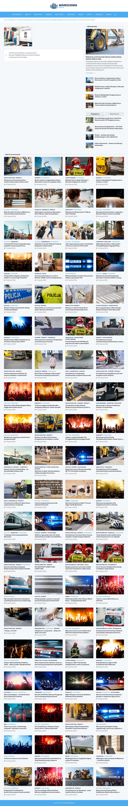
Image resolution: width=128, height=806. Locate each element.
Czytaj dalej (89, 73)
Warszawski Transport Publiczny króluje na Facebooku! (108, 406)
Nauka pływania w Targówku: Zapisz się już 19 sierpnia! (78, 759)
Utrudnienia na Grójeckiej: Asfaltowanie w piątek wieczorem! (78, 374)
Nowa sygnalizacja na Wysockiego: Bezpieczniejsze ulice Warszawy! (108, 309)
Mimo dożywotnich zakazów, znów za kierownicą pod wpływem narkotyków (48, 663)
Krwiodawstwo (40, 628)
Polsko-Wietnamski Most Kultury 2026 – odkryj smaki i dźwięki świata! (17, 663)
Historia (7, 241)
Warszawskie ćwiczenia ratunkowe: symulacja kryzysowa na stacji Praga (17, 600)
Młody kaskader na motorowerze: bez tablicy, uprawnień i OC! (79, 277)
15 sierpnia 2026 (41, 795)
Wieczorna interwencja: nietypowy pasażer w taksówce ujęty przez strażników (109, 696)
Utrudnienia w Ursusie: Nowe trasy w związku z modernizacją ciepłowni (78, 536)
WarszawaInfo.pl (70, 803)
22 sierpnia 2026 (11, 184)
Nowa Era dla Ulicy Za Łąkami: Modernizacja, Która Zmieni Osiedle (17, 568)
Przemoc (44, 532)
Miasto (27, 14)
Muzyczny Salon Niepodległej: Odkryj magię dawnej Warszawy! (17, 406)
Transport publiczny (103, 241)
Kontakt (109, 14)
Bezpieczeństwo (40, 467)
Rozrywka (70, 14)
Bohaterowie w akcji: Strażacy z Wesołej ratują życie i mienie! (109, 87)
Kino (5, 724)
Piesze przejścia (102, 305)
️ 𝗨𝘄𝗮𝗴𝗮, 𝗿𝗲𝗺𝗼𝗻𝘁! (10, 631)
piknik (67, 596)
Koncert (99, 500)
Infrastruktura (9, 177)
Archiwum (98, 14)
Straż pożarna (70, 177)
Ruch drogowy (107, 337)
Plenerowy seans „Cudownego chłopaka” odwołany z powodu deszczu (15, 728)
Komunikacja (45, 241)
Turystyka (37, 14)
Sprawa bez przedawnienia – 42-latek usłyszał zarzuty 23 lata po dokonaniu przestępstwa (108, 128)
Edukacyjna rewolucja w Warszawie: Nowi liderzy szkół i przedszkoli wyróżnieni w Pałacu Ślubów (48, 214)
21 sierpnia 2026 (11, 248)
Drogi (67, 371)
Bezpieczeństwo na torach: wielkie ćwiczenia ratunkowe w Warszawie (78, 568)
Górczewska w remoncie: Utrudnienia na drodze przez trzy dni (48, 341)
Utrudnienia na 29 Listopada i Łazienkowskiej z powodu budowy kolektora (108, 471)
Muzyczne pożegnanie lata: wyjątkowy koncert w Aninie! (106, 504)
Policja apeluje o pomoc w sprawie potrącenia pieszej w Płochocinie (47, 600)
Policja (6, 305)
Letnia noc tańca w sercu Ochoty (16, 758)
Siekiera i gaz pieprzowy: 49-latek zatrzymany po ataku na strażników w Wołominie (48, 537)
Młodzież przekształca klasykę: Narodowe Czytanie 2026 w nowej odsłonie (108, 277)
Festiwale (7, 692)
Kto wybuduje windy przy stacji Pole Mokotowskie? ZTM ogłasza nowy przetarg (108, 120)
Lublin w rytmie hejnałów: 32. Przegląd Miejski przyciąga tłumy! (77, 438)
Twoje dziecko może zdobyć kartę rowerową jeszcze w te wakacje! (108, 536)
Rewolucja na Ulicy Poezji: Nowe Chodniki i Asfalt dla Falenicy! (77, 727)
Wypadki (43, 305)
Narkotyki (38, 660)
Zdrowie (48, 14)
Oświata (52, 209)
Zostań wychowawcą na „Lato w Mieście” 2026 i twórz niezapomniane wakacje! (48, 277)
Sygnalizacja (113, 305)
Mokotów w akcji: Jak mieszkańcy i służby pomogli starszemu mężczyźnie (47, 473)
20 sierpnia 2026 (103, 312)
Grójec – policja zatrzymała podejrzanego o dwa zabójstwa (106, 136)
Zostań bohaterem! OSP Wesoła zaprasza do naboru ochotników (77, 342)
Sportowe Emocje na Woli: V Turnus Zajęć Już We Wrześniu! (78, 504)
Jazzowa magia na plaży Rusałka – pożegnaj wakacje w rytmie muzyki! (48, 406)
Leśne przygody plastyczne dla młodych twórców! (46, 504)
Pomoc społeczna (53, 467)
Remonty (19, 177)
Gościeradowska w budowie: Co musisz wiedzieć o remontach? (15, 374)
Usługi (80, 14)
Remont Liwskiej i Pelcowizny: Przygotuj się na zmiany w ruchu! (47, 438)
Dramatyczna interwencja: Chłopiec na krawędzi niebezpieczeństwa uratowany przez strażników (109, 632)
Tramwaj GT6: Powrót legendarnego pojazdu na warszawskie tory (17, 245)
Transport (14, 241)
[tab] (95, 114)
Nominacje (45, 209)
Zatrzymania (81, 467)
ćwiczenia (80, 564)
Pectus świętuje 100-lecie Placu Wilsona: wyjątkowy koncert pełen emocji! (47, 792)
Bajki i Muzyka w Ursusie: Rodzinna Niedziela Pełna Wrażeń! (78, 695)
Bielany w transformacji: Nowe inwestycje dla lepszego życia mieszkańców (76, 309)
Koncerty (7, 337)
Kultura (7, 209)
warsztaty (69, 209)
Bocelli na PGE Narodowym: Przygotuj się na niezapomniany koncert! (48, 695)
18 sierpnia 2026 (103, 507)
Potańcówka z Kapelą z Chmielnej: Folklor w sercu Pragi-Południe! (16, 277)
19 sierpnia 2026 (11, 410)
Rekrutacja (69, 337)
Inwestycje (69, 305)
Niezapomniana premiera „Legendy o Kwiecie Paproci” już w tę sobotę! (109, 213)
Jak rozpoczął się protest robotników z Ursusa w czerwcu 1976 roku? (79, 245)
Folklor (7, 273)
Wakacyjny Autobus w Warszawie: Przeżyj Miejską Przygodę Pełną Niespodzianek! (108, 245)
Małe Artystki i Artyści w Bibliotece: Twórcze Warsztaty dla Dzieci (108, 104)
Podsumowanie (101, 403)
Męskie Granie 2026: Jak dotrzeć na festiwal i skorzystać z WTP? (17, 341)
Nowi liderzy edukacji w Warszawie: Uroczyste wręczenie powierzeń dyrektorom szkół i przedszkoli (47, 375)
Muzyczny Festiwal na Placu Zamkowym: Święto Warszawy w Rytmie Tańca (107, 792)
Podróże (37, 337)
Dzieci (110, 628)
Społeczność (78, 337)
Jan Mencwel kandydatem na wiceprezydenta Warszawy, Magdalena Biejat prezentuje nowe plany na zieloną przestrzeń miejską (24, 55)
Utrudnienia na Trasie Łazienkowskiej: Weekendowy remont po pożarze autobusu (110, 341)
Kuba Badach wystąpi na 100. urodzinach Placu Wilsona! (106, 663)
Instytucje (59, 14)
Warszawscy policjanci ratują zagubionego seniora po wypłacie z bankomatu (109, 728)
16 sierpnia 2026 (103, 731)
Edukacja (38, 209)
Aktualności (16, 14)
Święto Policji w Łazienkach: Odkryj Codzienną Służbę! (17, 309)
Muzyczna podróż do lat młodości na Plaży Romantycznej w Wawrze (48, 759)
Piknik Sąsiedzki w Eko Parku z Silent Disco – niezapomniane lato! (78, 600)
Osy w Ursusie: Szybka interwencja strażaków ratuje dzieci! (109, 568)
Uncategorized (70, 273)
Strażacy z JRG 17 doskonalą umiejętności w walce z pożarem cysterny (77, 664)
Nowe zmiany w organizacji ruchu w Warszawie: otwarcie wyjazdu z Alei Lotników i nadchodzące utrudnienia (108, 80)
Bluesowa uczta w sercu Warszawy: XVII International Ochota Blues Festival (78, 632)
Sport (89, 14)
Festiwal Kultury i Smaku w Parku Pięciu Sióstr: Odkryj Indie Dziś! (47, 727)
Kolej (86, 564)
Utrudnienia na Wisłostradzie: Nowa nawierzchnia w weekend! (17, 504)
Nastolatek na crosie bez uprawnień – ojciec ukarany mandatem (48, 309)
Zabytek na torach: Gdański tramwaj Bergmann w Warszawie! (48, 245)
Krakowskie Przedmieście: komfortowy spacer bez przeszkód (17, 791)
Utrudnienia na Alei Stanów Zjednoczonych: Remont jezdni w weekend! (77, 407)
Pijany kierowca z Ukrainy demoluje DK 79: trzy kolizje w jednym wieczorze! (78, 471)
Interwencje (112, 564)
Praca (44, 273)
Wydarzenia (45, 177)
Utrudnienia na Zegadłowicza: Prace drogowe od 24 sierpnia (109, 374)
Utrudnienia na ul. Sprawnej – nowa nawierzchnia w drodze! (78, 791)
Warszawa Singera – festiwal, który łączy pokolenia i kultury (17, 695)
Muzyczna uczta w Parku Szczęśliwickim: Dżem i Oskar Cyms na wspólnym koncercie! (110, 439)
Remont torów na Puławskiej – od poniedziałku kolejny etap (16, 470)
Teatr (105, 273)
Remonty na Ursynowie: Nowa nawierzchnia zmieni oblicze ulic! (16, 181)
